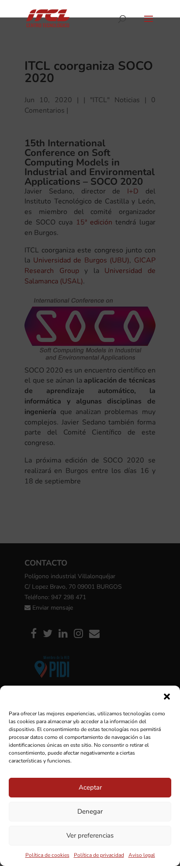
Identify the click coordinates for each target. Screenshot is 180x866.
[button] (167, 696)
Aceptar (90, 787)
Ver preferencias (90, 835)
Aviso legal (141, 855)
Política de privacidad (99, 855)
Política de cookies (47, 855)
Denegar (90, 811)
